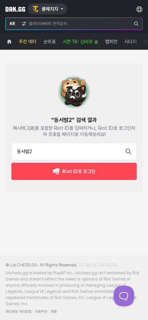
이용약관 (41, 311)
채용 (54, 311)
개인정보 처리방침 (18, 311)
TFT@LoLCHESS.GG (97, 265)
